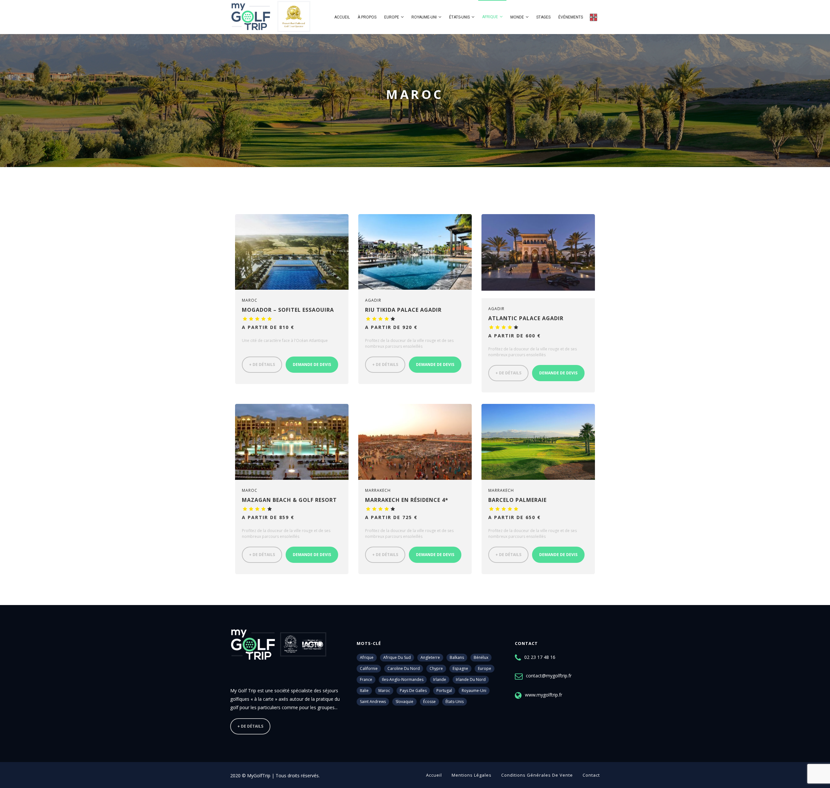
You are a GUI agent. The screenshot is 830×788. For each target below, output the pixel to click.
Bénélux (481, 657)
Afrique (490, 17)
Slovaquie (404, 701)
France (366, 679)
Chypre (436, 668)
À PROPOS (367, 17)
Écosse (429, 701)
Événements (570, 17)
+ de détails (262, 364)
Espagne (460, 668)
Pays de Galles (413, 690)
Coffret (593, 17)
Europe (391, 17)
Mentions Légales (472, 775)
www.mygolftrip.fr (543, 695)
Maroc (384, 690)
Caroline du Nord (403, 668)
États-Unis (459, 17)
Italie (364, 690)
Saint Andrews (373, 701)
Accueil (342, 17)
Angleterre (430, 657)
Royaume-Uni (424, 17)
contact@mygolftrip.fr (549, 675)
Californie (369, 668)
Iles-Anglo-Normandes (402, 679)
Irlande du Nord (471, 679)
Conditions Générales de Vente (537, 775)
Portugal (444, 690)
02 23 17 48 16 (539, 657)
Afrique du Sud (397, 657)
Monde (517, 17)
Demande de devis (312, 364)
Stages (543, 17)
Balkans (457, 657)
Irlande (439, 679)
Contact (591, 775)
